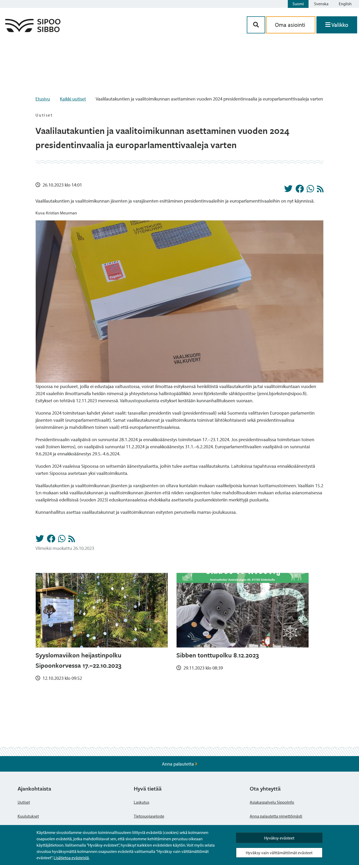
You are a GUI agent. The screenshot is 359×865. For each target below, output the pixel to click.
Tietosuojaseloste (149, 816)
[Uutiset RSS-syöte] (320, 190)
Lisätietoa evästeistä (71, 857)
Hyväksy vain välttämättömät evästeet (279, 852)
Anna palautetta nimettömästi (276, 816)
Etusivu (42, 99)
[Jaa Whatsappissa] (310, 190)
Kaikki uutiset (73, 99)
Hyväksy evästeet (279, 838)
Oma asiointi (290, 24)
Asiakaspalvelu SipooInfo (272, 802)
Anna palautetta (178, 764)
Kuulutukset (28, 816)
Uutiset (24, 802)
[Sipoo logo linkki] (32, 30)
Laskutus (141, 802)
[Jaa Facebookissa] (299, 190)
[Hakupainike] (256, 24)
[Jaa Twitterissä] (288, 190)
